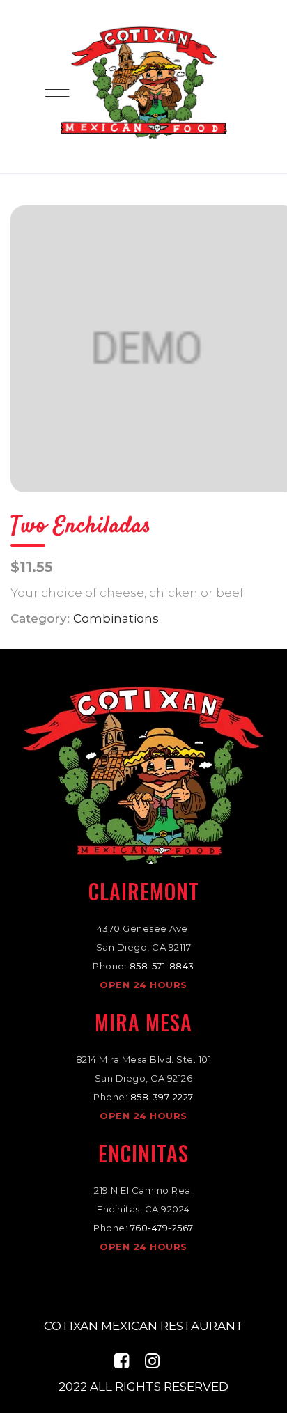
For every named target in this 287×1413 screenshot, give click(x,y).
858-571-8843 (162, 965)
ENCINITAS (143, 1153)
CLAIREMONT (143, 891)
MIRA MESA (143, 1022)
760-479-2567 (162, 1227)
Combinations (116, 618)
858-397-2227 (162, 1096)
